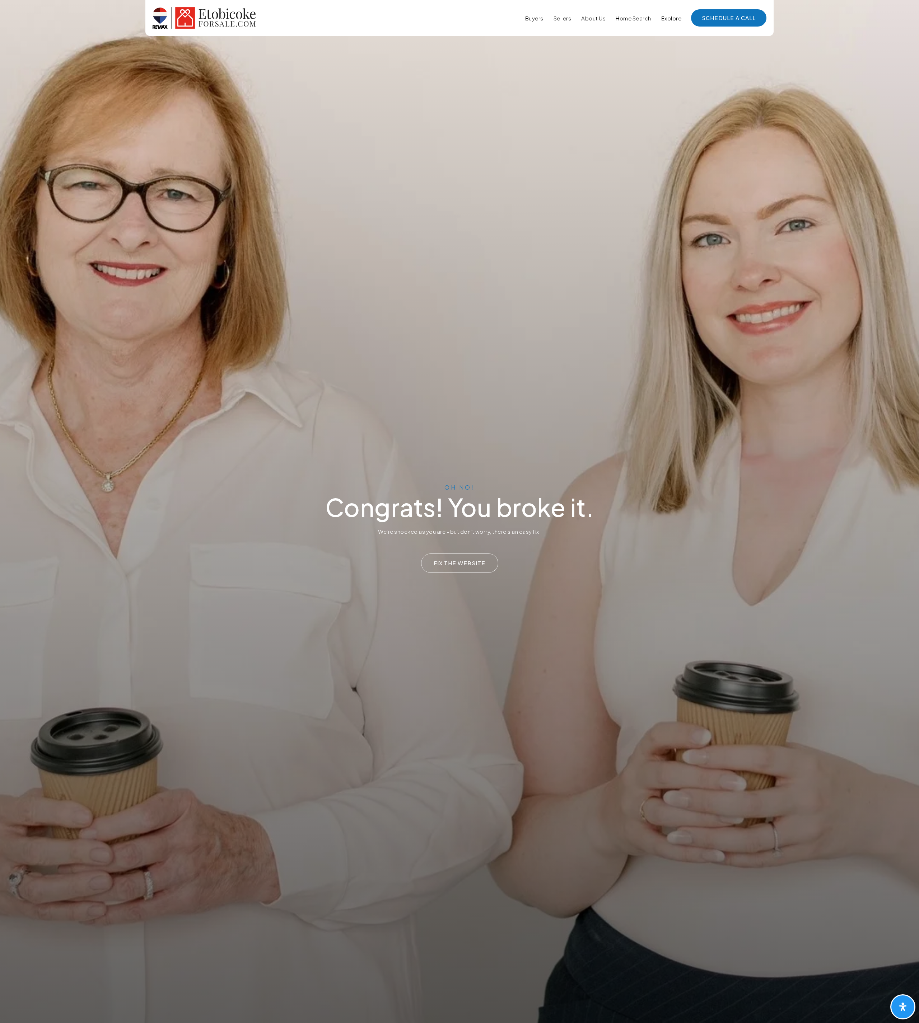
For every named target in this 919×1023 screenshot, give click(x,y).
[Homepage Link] (204, 17)
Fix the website (459, 563)
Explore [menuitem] (671, 18)
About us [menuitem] (593, 18)
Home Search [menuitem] (633, 18)
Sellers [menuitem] (563, 18)
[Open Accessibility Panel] (902, 1006)
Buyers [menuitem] (534, 18)
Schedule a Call (729, 17)
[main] (459, 511)
